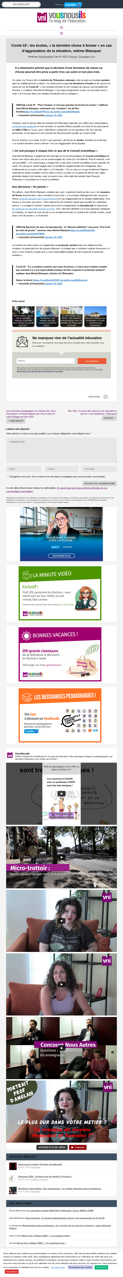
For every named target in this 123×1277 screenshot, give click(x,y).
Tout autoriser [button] (101, 1267)
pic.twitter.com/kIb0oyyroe (73, 280)
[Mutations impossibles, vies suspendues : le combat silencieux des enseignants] (13, 1190)
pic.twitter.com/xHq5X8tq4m (65, 111)
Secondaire (84, 56)
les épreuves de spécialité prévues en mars (33, 208)
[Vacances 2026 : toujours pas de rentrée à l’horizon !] (13, 1178)
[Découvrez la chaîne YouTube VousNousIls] (13, 1166)
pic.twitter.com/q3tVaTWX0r (30, 233)
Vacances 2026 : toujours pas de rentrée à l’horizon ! (45, 1176)
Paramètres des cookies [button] (80, 1267)
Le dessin (35, 1179)
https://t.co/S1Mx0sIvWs (82, 230)
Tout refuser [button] (11, 1271)
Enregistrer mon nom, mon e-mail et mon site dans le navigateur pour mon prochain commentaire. (57, 476)
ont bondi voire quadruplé (24, 126)
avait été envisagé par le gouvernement (38, 198)
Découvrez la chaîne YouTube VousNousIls (40, 1164)
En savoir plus (61, 556)
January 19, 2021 (53, 115)
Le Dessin (44, 1179)
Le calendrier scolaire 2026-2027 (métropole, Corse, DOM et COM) (60, 1210)
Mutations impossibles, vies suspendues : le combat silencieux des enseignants (59, 1188)
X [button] (120, 1251)
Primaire (73, 56)
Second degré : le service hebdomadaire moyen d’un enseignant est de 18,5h (65, 1218)
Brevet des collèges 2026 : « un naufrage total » (46, 1236)
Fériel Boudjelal (45, 56)
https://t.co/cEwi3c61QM (46, 280)
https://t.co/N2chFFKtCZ (37, 111)
